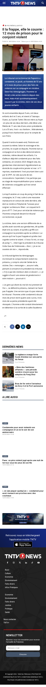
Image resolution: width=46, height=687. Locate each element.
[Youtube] (38, 562)
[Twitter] (20, 562)
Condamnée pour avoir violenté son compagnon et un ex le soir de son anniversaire (18, 429)
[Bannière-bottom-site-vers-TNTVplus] (23, 524)
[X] (17, 326)
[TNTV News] (23, 556)
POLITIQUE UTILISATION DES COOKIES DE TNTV (22, 680)
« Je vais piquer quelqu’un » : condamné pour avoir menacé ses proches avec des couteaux (23, 493)
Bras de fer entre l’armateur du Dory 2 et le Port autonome (29, 384)
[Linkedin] (23, 326)
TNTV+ (6, 623)
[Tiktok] (32, 562)
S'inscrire (23, 654)
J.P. (5, 316)
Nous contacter (10, 619)
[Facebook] (12, 326)
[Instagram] (13, 562)
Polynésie (11, 26)
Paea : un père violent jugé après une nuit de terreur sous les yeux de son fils (22, 461)
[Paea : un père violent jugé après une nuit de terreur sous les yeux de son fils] (23, 448)
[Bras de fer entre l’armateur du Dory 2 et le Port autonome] (8, 386)
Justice (19, 26)
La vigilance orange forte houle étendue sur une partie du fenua (28, 357)
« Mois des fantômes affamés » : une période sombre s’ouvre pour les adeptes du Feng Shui (26, 371)
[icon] (3, 25)
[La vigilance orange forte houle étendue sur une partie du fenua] (8, 358)
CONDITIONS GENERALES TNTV (32, 677)
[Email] (28, 326)
